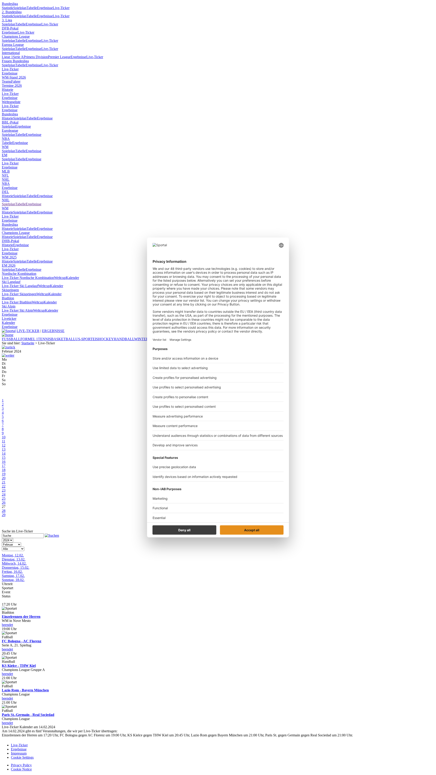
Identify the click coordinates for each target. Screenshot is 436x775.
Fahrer (15, 81)
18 (3, 470)
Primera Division (36, 57)
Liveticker (9, 318)
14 (3, 453)
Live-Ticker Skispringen (19, 294)
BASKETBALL (63, 339)
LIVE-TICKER (28, 331)
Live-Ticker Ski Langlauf (20, 286)
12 (3, 445)
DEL (5, 192)
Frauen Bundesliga (15, 61)
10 (3, 437)
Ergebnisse (45, 8)
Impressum (19, 753)
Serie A (18, 57)
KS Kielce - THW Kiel (19, 666)
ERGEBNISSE (53, 331)
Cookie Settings (22, 757)
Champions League (16, 36)
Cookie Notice (21, 769)
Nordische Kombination (19, 274)
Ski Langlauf (11, 282)
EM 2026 (8, 265)
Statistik (7, 8)
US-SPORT (84, 339)
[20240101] (8, 347)
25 (3, 498)
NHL (6, 179)
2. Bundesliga (12, 12)
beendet (7, 625)
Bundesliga (10, 4)
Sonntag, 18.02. (13, 580)
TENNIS (44, 339)
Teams (6, 81)
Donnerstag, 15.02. (15, 567)
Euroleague (10, 130)
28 (3, 511)
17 (3, 466)
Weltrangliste (11, 102)
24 (3, 494)
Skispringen (10, 290)
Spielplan (20, 8)
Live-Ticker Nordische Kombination (28, 278)
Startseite (27, 343)
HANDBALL (124, 339)
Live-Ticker (61, 8)
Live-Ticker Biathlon (17, 302)
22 (3, 486)
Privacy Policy (21, 765)
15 (3, 458)
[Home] (7, 335)
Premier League (59, 57)
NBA (6, 139)
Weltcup (60, 278)
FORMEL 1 (29, 339)
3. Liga (7, 20)
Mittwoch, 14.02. (14, 563)
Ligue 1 (7, 57)
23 (3, 490)
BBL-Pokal (10, 122)
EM (4, 155)
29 (3, 515)
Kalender (72, 278)
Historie (7, 90)
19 (3, 474)
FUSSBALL (11, 339)
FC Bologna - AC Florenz (21, 641)
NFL (5, 175)
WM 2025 (9, 257)
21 (3, 482)
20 (3, 478)
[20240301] (8, 355)
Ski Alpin (8, 306)
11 (3, 441)
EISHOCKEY (103, 339)
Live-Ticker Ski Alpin (17, 310)
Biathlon (8, 298)
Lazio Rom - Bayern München (25, 690)
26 (3, 502)
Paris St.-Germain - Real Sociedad (28, 715)
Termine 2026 (12, 85)
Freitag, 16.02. (12, 572)
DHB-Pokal (10, 241)
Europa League (13, 45)
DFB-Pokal (10, 28)
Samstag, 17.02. (13, 576)
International (11, 53)
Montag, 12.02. (13, 555)
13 (3, 449)
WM (5, 147)
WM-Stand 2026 (14, 77)
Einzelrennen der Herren (21, 617)
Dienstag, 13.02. (13, 559)
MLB (6, 171)
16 (3, 462)
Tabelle (32, 8)
